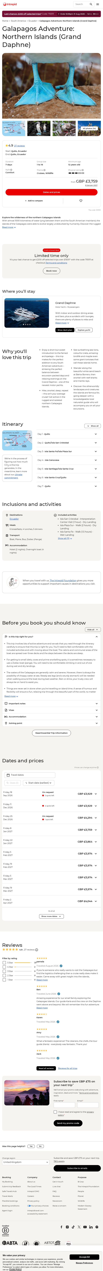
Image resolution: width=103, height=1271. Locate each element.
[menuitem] (10, 4)
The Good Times (34, 1186)
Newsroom (57, 1201)
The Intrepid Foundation (88, 1186)
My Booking (7, 1182)
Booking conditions (10, 1206)
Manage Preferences (84, 1263)
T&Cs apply (59, 1161)
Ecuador (33, 21)
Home (5, 21)
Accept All (84, 1257)
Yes (31, 1146)
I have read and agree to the (76, 1113)
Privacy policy (33, 1201)
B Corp (81, 1182)
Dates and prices (51, 192)
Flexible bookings (10, 1201)
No (40, 1146)
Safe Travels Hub (9, 1191)
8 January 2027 (91, 185)
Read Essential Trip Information (51, 733)
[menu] (97, 4)
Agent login (7, 1210)
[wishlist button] (81, 201)
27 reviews (19, 145)
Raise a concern (59, 1206)
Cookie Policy (15, 1270)
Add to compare (35, 201)
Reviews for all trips (67, 1068)
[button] (51, 86)
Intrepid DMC (33, 1191)
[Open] (36, 949)
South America (18, 21)
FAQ (54, 1191)
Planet (81, 1196)
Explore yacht (84, 330)
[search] (80, 4)
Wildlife (81, 1201)
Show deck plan (65, 330)
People (81, 1191)
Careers (30, 1196)
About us (31, 1182)
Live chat (56, 1186)
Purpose (82, 1177)
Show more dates (49, 916)
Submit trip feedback (11, 1186)
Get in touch (58, 1182)
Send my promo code (68, 1123)
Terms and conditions (56, 263)
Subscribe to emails (77, 1168)
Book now (51, 271)
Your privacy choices (40, 1206)
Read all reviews (46, 1068)
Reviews (56, 1196)
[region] (51, 1261)
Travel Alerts (7, 1196)
